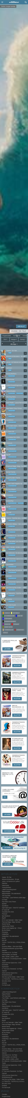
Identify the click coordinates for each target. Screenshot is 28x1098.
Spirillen (21, 331)
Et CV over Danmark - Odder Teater (12, 920)
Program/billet (6, 335)
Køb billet (21, 326)
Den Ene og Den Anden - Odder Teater (13, 977)
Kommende (16, 335)
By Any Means (6, 930)
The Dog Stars (6, 895)
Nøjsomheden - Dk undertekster (11, 893)
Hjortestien (5, 967)
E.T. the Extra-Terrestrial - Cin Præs (12, 969)
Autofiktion (5, 906)
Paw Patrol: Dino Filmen (9, 901)
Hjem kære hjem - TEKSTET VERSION (13, 908)
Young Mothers (6, 887)
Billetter (17, 665)
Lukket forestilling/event (9, 889)
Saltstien (4, 883)
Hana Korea (5, 885)
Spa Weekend (6, 916)
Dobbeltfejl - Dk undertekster (10, 936)
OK (5, 797)
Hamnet (4, 971)
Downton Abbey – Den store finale (12, 946)
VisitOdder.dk (8, 831)
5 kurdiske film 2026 (8, 912)
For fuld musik (6, 985)
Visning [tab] (22, 339)
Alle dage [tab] (13, 343)
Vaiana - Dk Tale (6, 877)
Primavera (5, 932)
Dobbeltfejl (5, 934)
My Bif (4, 938)
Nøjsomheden (6, 891)
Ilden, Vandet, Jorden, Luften (10, 956)
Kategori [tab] (13, 339)
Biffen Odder (14, 2)
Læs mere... (7, 649)
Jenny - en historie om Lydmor (11, 881)
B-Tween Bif (5, 910)
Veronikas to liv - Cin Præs (9, 952)
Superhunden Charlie (8, 926)
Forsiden (4, 1094)
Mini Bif (4, 940)
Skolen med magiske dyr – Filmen (12, 928)
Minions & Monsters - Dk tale (10, 879)
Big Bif (4, 918)
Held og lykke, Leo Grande (9, 954)
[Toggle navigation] (25, 2)
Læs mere (7, 814)
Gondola (4, 983)
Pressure (4, 914)
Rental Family (6, 924)
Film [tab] (5, 339)
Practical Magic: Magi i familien (11, 922)
